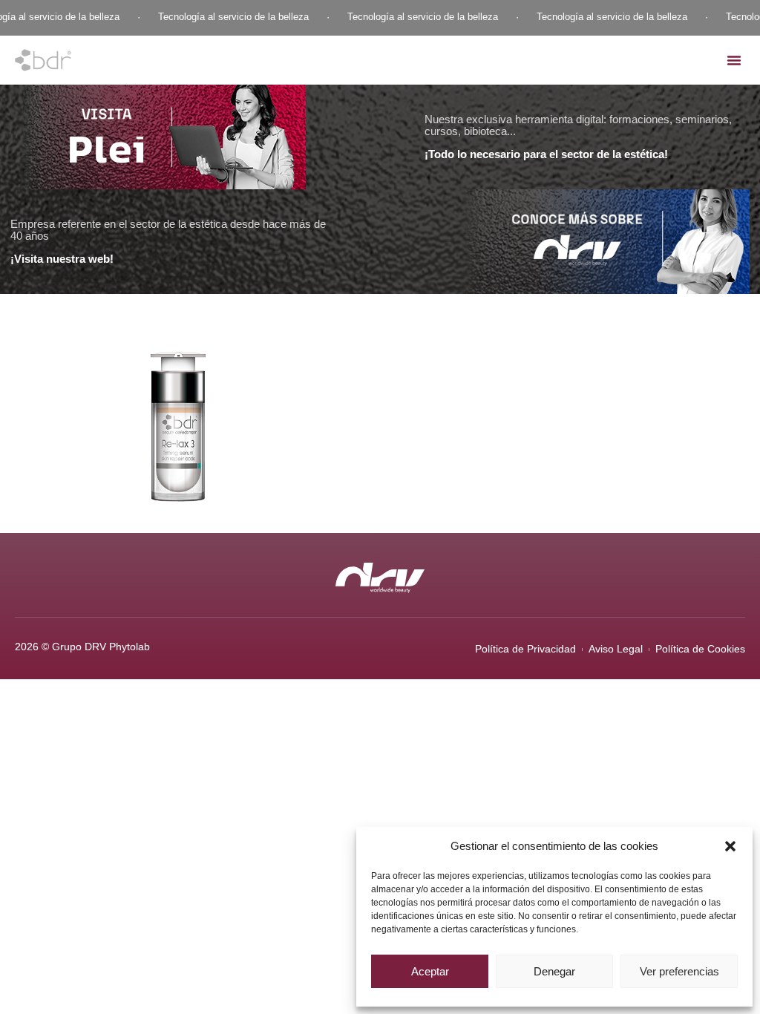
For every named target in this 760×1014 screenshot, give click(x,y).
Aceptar (430, 971)
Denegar (554, 971)
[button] (730, 846)
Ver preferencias (679, 971)
